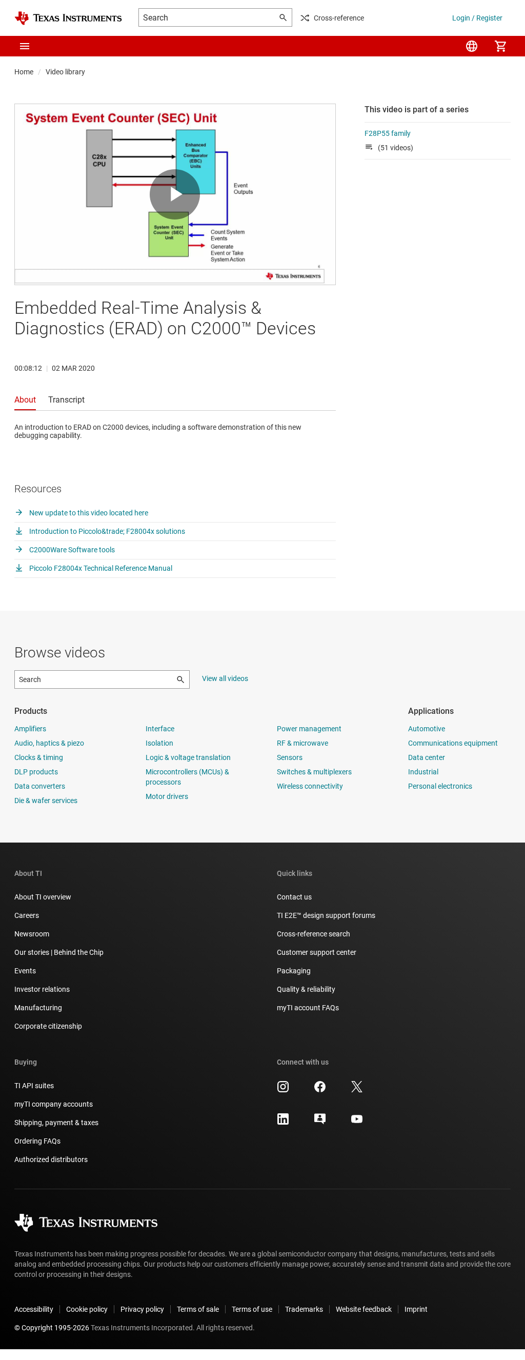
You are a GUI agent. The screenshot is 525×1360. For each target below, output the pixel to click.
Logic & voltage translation (188, 757)
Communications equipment (453, 743)
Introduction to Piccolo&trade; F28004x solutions (106, 531)
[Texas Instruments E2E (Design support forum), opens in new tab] (320, 1122)
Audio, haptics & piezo (49, 743)
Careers (26, 915)
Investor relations (42, 989)
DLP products (36, 772)
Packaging (294, 971)
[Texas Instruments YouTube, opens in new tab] (357, 1122)
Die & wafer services (45, 800)
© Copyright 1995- (51, 1328)
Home (23, 72)
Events (25, 971)
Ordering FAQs (37, 1141)
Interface (160, 729)
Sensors (289, 757)
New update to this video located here (88, 513)
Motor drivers (167, 796)
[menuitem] (471, 46)
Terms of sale (198, 1309)
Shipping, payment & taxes (56, 1122)
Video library (65, 72)
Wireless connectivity (310, 786)
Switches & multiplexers (314, 772)
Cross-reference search (313, 934)
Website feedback (364, 1309)
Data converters (39, 786)
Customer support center (316, 952)
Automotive (426, 729)
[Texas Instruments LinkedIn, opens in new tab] (283, 1122)
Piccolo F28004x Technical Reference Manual (100, 568)
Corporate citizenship (48, 1026)
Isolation (159, 743)
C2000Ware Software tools (71, 550)
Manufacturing (38, 1008)
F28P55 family (388, 133)
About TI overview (42, 897)
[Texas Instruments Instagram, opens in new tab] (283, 1090)
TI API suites (34, 1086)
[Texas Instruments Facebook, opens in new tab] (320, 1090)
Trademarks (304, 1309)
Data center (426, 757)
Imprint (416, 1309)
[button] (24, 46)
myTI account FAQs (308, 1008)
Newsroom (31, 934)
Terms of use (252, 1309)
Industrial (423, 772)
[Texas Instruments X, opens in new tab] (357, 1090)
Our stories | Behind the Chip (59, 952)
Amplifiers (30, 729)
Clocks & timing (38, 757)
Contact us (294, 897)
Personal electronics (440, 786)
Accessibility (33, 1309)
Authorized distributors (51, 1159)
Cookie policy (87, 1309)
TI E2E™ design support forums (326, 915)
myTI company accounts (53, 1104)
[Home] (68, 18)
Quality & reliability (306, 989)
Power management (309, 729)
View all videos (225, 678)
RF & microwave (302, 743)
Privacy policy (142, 1309)
